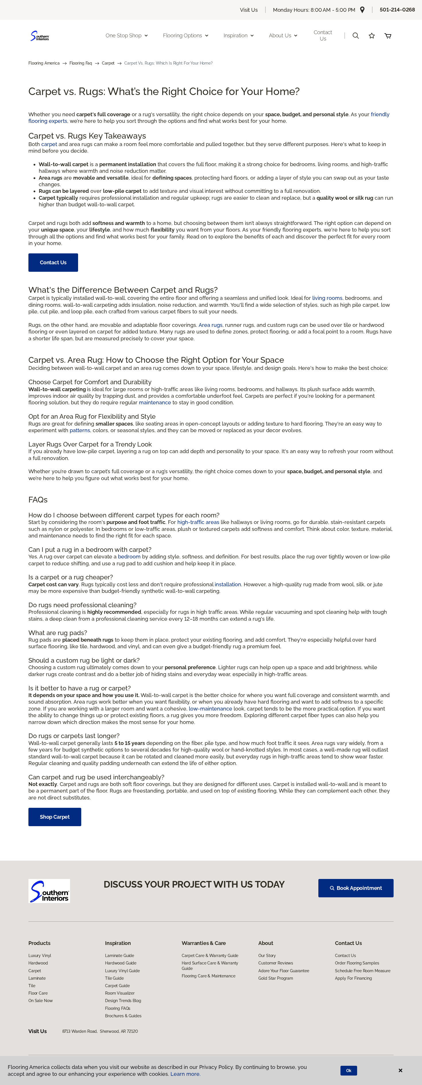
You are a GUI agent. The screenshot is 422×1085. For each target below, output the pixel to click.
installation (228, 584)
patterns (80, 430)
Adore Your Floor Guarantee (283, 970)
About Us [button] (280, 35)
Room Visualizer (120, 993)
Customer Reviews (275, 963)
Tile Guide (114, 978)
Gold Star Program (275, 978)
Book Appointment (359, 888)
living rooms (327, 298)
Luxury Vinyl (39, 955)
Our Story (267, 955)
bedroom (129, 557)
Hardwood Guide (120, 963)
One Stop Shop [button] (124, 35)
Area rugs (210, 325)
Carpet (108, 63)
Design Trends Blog (123, 1000)
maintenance (155, 402)
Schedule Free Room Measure (362, 970)
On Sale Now (40, 1000)
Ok (349, 1070)
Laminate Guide (119, 955)
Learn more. (186, 1074)
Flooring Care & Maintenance (208, 976)
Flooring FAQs (117, 1008)
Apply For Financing (353, 978)
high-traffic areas (198, 522)
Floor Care (38, 993)
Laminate (37, 978)
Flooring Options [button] (182, 35)
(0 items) (387, 35)
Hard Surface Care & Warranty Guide (210, 966)
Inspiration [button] (235, 35)
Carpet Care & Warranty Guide (210, 955)
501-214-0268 (397, 10)
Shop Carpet (55, 817)
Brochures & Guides (123, 1016)
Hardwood (38, 963)
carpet (49, 144)
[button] (355, 35)
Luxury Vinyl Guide (122, 970)
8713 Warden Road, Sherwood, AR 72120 (100, 1031)
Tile (31, 985)
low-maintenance (210, 709)
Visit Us (249, 10)
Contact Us (323, 35)
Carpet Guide (117, 985)
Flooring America (44, 63)
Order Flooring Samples (357, 963)
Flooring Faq (80, 63)
